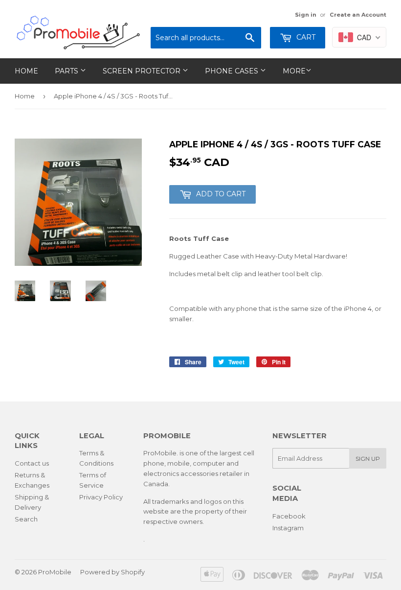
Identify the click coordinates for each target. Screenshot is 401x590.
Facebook (289, 516)
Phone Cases (232, 71)
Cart (304, 37)
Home (26, 71)
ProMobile (54, 572)
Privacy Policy (101, 497)
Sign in (305, 14)
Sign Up (368, 458)
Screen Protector (142, 71)
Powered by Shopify (112, 572)
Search (26, 519)
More (294, 71)
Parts (67, 71)
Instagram (288, 528)
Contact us (32, 463)
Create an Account (358, 14)
